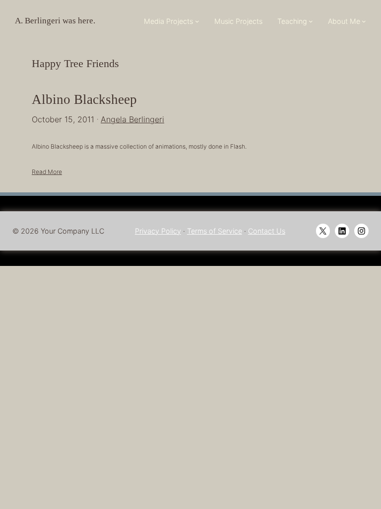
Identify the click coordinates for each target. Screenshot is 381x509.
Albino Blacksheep (84, 99)
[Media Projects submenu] (197, 21)
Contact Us (266, 231)
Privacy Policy (158, 231)
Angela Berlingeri (132, 119)
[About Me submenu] (364, 21)
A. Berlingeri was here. (55, 20)
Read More (47, 171)
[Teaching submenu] (311, 21)
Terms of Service (214, 231)
